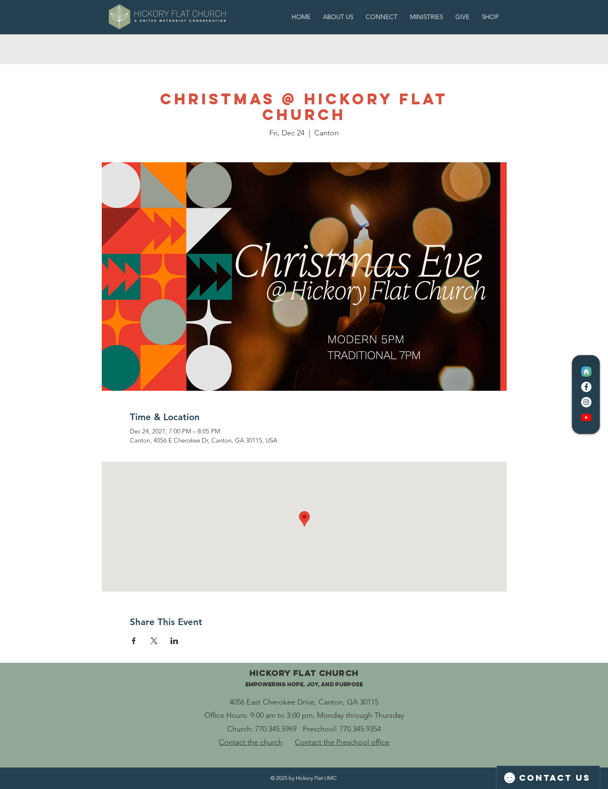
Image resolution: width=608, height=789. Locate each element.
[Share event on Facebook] (134, 640)
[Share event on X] (154, 640)
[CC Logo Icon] (586, 371)
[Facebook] (586, 387)
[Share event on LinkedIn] (174, 640)
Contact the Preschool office (342, 742)
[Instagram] (586, 402)
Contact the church (250, 742)
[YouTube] (586, 417)
